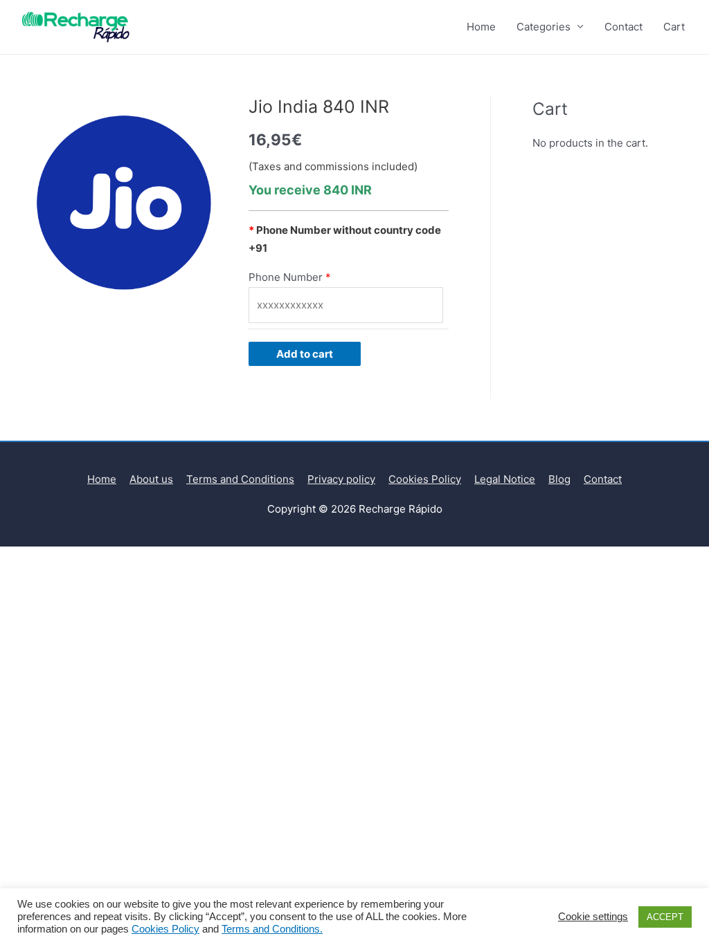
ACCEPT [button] (665, 917)
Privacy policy (341, 479)
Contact (623, 26)
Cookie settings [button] (593, 916)
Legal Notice (504, 479)
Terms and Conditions (240, 479)
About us (151, 479)
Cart (674, 26)
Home (481, 26)
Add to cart (304, 353)
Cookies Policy (424, 479)
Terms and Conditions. (272, 929)
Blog (559, 479)
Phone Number (286, 277)
